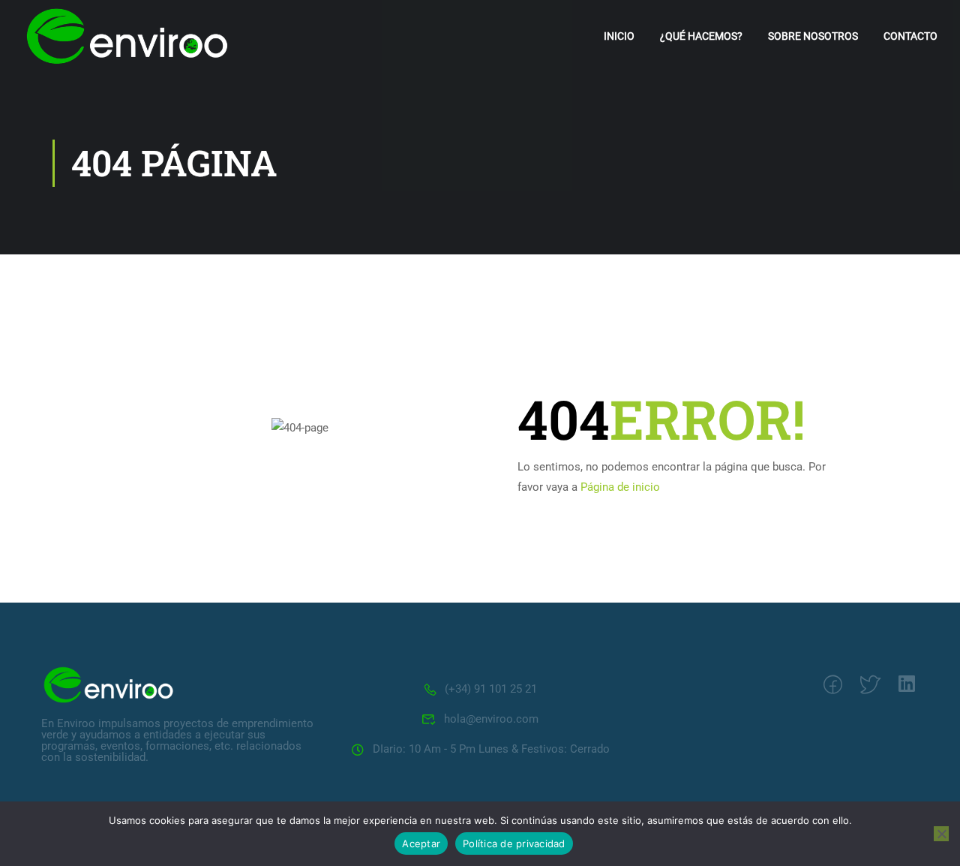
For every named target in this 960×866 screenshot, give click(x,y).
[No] (941, 833)
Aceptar (421, 843)
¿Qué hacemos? (701, 36)
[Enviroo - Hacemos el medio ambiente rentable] (127, 36)
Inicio (619, 36)
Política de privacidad (514, 843)
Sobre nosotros (813, 36)
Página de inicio (620, 487)
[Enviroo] (108, 683)
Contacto (911, 36)
